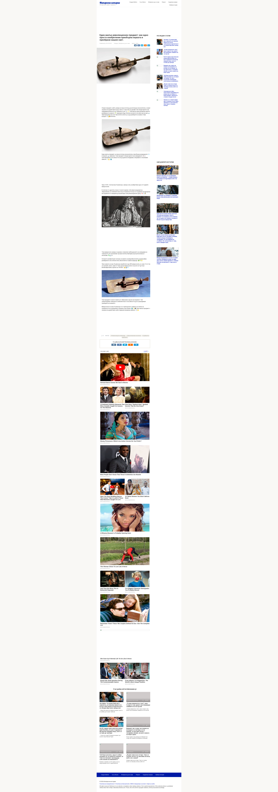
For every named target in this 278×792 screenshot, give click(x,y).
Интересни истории (110, 2)
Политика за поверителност (107, 784)
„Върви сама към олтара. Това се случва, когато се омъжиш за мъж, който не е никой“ (138, 756)
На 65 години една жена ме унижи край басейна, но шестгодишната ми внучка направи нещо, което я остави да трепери (111, 731)
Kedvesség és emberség (118, 335)
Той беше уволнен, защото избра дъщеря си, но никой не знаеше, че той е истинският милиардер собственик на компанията (111, 757)
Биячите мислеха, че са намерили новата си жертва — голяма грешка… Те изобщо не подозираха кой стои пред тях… (167, 178)
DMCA (131, 784)
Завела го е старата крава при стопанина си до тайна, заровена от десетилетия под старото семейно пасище (171, 102)
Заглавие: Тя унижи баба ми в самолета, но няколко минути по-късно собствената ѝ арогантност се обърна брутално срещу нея (111, 706)
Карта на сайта (151, 784)
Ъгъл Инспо (143, 2)
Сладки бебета (133, 2)
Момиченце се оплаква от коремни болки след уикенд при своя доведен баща (167, 197)
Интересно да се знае (153, 2)
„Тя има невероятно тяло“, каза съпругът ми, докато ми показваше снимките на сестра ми (138, 705)
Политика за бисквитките (122, 784)
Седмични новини (172, 2)
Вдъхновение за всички (134, 335)
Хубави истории (173, 5)
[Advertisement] (139, 19)
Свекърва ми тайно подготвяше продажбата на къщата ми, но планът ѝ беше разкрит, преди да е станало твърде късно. (171, 94)
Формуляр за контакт (140, 784)
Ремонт (164, 2)
